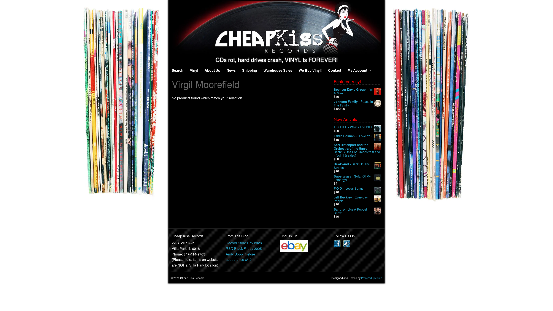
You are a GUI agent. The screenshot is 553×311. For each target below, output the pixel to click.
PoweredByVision (371, 278)
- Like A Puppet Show (350, 211)
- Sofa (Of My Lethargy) (352, 178)
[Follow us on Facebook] (337, 243)
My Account (357, 70)
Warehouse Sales (278, 70)
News (231, 70)
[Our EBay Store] (294, 245)
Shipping (249, 70)
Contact (334, 70)
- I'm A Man (353, 91)
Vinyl (194, 70)
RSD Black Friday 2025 (244, 248)
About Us (212, 70)
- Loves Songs (348, 188)
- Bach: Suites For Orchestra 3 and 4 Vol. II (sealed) (357, 150)
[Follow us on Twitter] (346, 243)
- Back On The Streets (352, 165)
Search (177, 70)
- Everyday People (351, 199)
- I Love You (353, 136)
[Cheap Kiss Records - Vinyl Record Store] (276, 28)
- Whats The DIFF (353, 127)
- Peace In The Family (353, 103)
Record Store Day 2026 (244, 242)
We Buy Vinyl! (310, 70)
